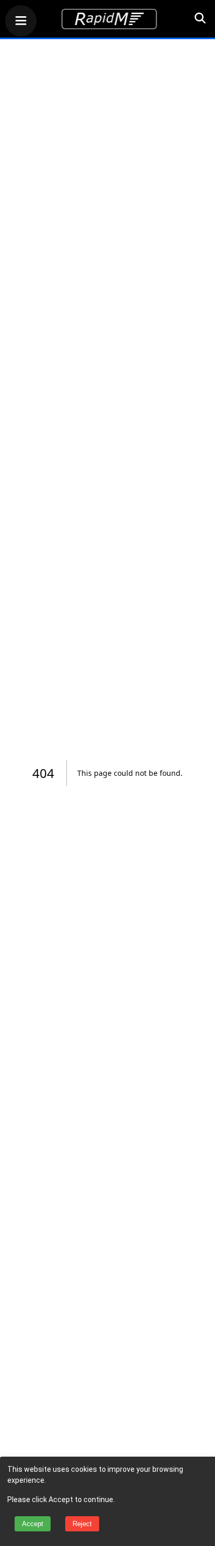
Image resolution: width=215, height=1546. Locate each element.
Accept (32, 1524)
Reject (82, 1524)
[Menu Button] (21, 22)
